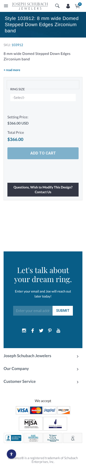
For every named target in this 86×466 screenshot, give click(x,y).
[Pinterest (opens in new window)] (50, 331)
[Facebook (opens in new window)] (33, 331)
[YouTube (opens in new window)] (58, 331)
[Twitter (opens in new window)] (41, 331)
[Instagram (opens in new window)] (24, 331)
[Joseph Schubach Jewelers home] (30, 6)
